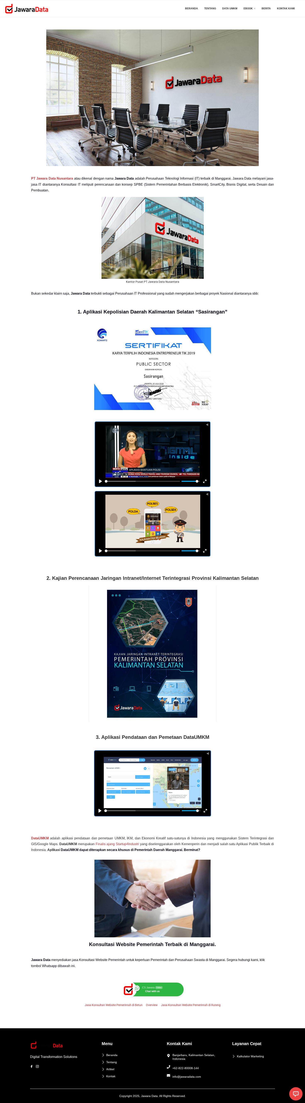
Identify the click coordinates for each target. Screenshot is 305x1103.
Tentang (210, 8)
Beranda (191, 8)
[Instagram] (38, 1066)
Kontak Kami (286, 8)
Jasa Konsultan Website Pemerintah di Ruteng (191, 1005)
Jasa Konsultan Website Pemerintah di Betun (114, 1005)
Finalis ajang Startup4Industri (117, 844)
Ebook (248, 8)
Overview (152, 1005)
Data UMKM (229, 8)
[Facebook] (32, 1066)
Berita (266, 8)
